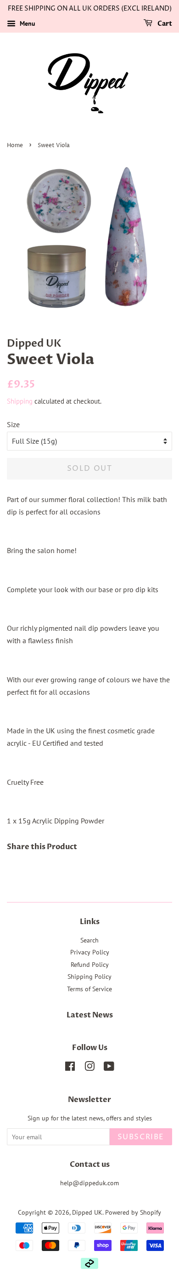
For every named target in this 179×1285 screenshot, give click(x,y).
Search (89, 940)
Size (13, 424)
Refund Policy (90, 964)
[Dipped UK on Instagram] (89, 1068)
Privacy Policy (89, 952)
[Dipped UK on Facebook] (70, 1068)
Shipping (20, 401)
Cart (164, 23)
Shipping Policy (89, 976)
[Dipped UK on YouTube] (109, 1068)
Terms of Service (89, 989)
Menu (26, 23)
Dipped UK (87, 1212)
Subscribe (140, 1137)
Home (15, 145)
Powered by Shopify (133, 1212)
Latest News (90, 1015)
